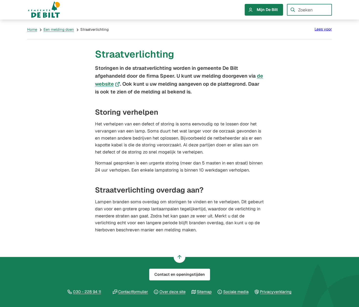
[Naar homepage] (48, 10)
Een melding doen (58, 29)
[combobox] (309, 10)
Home (32, 29)
